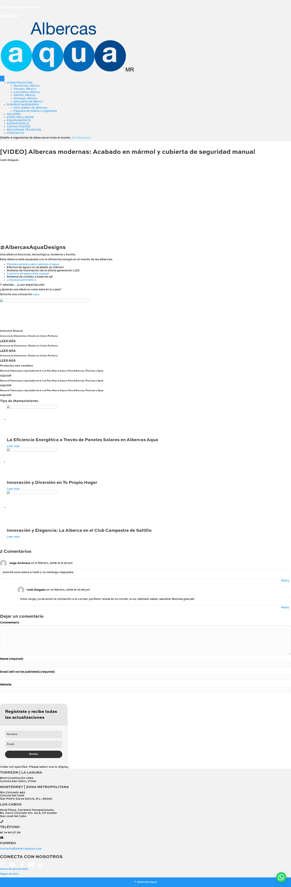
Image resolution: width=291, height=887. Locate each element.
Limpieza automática (21, 280)
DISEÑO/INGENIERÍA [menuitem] (23, 104)
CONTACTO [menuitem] (15, 133)
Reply (285, 580)
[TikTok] (18, 16)
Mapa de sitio (9, 874)
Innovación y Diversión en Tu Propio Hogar (52, 482)
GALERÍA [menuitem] (14, 114)
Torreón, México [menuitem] (24, 89)
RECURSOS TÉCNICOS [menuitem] (24, 129)
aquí (36, 294)
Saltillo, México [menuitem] (24, 95)
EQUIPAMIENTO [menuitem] (19, 120)
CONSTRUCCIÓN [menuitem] (19, 82)
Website (5, 684)
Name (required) (11, 659)
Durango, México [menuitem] (25, 98)
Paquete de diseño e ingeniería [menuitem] (35, 111)
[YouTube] (5, 16)
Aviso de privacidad (14, 869)
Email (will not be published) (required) (27, 671)
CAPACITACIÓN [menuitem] (18, 126)
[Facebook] (9, 16)
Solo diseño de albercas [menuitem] (30, 107)
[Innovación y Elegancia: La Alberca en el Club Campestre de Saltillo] (32, 507)
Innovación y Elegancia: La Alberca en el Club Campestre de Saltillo (79, 530)
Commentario (9, 622)
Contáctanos (81, 137)
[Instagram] (1, 16)
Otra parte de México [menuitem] (28, 101)
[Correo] (13, 16)
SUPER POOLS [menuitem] (18, 123)
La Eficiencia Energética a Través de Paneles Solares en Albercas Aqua (82, 440)
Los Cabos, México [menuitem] (26, 92)
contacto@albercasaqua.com (21, 848)
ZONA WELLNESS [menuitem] (20, 117)
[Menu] (2, 78)
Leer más (13, 446)
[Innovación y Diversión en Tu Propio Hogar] (32, 462)
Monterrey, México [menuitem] (26, 85)
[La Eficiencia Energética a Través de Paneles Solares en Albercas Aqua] (32, 419)
